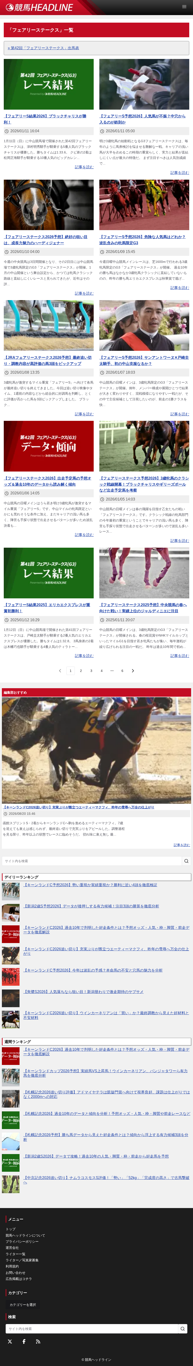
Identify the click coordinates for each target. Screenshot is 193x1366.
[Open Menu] (186, 6)
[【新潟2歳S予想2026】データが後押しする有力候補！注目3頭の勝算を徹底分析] (11, 913)
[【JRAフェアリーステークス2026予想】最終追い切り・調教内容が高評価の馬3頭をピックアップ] (49, 325)
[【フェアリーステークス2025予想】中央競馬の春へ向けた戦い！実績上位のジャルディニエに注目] (144, 573)
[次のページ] (133, 670)
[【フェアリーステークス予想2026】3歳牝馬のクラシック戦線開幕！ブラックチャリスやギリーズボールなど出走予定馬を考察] (144, 446)
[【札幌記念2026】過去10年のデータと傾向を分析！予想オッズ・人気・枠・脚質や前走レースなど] (11, 1120)
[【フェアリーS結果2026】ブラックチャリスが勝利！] (49, 84)
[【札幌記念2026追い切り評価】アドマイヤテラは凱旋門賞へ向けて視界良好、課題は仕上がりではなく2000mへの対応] (11, 1099)
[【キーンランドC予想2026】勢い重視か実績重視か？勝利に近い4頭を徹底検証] (11, 891)
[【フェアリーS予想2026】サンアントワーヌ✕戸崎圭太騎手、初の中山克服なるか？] (144, 325)
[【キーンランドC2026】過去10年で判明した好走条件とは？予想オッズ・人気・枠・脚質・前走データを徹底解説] (11, 934)
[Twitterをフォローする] (10, 1341)
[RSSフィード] (38, 1341)
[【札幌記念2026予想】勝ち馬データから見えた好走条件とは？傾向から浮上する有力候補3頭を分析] (11, 1141)
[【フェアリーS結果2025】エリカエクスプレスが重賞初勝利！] (49, 573)
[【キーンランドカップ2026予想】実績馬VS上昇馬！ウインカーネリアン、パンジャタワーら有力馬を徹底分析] (11, 1077)
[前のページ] (60, 670)
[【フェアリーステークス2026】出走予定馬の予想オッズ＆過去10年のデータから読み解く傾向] (49, 446)
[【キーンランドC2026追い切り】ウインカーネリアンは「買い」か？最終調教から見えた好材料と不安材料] (11, 1019)
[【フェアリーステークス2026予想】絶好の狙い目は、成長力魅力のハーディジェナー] (49, 205)
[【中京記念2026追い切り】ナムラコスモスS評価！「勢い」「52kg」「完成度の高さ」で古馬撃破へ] (11, 1184)
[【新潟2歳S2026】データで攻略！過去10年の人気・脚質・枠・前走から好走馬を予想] (11, 1163)
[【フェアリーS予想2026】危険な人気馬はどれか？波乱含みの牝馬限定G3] (144, 205)
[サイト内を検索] (186, 861)
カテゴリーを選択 (23, 1305)
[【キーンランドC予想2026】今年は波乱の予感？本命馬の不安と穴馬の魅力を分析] (11, 977)
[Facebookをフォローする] (24, 1341)
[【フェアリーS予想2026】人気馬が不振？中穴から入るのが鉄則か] (144, 84)
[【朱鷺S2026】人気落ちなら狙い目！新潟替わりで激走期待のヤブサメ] (11, 998)
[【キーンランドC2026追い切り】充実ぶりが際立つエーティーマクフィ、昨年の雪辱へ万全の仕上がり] (11, 955)
